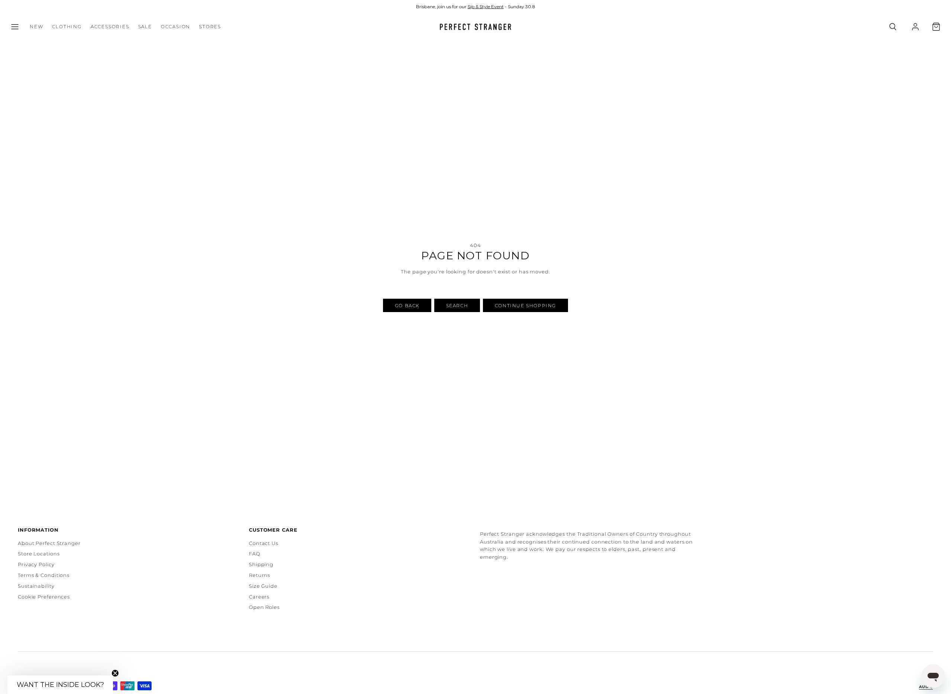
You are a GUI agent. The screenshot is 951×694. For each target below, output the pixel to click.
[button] (15, 27)
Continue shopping (525, 305)
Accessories (110, 27)
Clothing (66, 27)
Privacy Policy (36, 564)
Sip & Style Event (486, 6)
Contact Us (263, 543)
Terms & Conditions (43, 575)
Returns (259, 575)
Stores (210, 27)
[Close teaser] (115, 673)
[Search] (893, 26)
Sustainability (36, 586)
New (36, 27)
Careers (259, 597)
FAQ (254, 554)
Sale (145, 27)
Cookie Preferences (44, 597)
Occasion (175, 27)
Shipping (261, 564)
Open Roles (264, 607)
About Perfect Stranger (49, 543)
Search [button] (457, 305)
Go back (407, 305)
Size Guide (263, 586)
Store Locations (39, 554)
